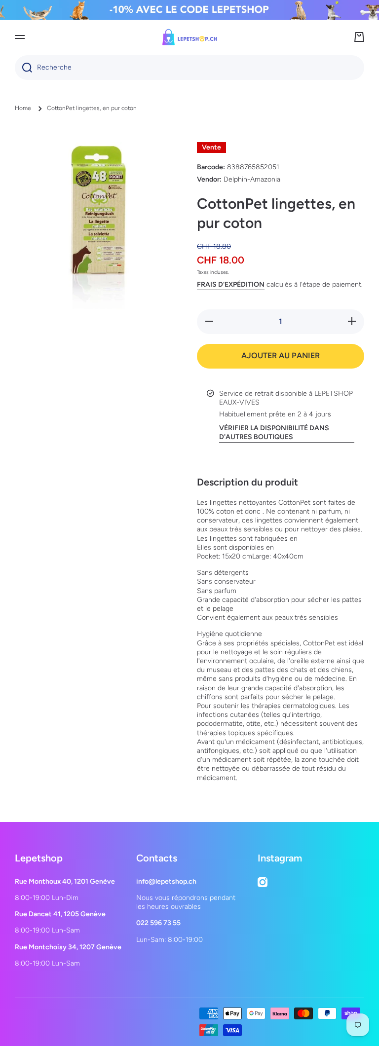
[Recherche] (23, 67)
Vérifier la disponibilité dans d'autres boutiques (274, 432)
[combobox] (189, 67)
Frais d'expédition (231, 284)
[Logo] (189, 37)
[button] (359, 37)
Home (23, 108)
